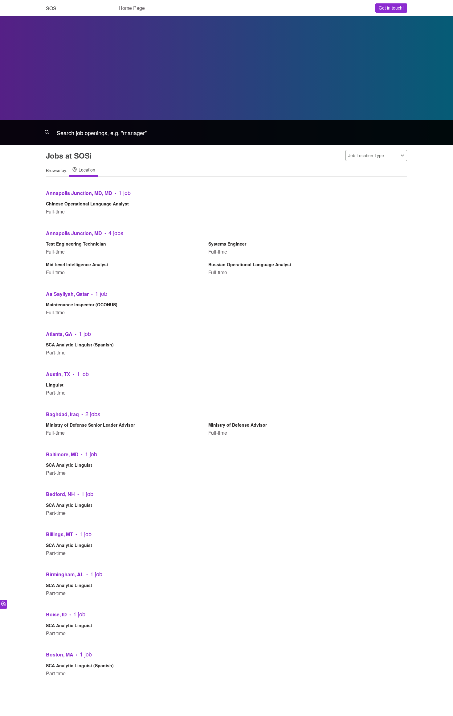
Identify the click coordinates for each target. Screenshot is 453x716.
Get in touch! (391, 8)
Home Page (132, 7)
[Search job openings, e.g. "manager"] (226, 132)
